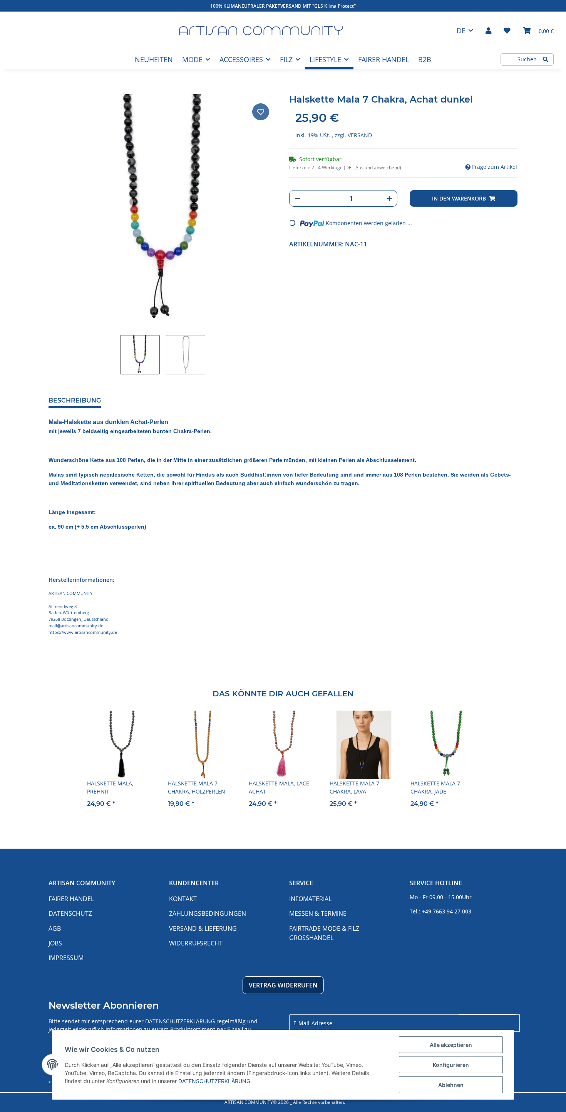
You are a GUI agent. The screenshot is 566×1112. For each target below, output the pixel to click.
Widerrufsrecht (196, 943)
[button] (488, 30)
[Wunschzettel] (507, 30)
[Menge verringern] (298, 198)
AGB (55, 928)
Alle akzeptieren (451, 1044)
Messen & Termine (318, 913)
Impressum (66, 958)
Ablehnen (451, 1085)
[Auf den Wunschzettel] (260, 111)
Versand (360, 135)
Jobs (55, 943)
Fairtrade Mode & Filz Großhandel (324, 933)
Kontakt (183, 899)
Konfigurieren (451, 1064)
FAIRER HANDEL (383, 59)
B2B (424, 59)
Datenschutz (70, 913)
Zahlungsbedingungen (207, 913)
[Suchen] (545, 59)
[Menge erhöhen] (389, 198)
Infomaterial (310, 899)
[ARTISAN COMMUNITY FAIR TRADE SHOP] (261, 31)
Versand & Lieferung (203, 928)
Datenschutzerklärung (180, 1021)
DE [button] (461, 30)
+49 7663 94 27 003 (446, 911)
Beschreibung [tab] (75, 400)
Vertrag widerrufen (283, 985)
